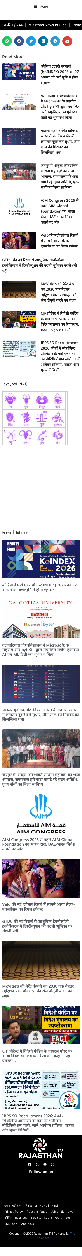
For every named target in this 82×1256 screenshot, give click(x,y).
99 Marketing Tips (44, 1181)
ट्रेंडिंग (7, 1217)
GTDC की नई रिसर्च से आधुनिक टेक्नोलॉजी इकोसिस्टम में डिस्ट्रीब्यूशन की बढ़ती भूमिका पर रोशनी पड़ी (39, 265)
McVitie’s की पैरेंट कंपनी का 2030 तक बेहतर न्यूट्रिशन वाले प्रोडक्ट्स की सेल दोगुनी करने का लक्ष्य (38, 990)
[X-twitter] (37, 1164)
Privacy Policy (13, 1211)
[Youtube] (45, 1164)
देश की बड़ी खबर (13, 24)
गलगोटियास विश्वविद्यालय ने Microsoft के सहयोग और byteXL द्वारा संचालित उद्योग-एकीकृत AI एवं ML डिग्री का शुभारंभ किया (60, 106)
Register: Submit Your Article (50, 1217)
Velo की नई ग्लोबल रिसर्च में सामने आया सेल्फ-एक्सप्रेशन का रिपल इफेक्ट (59, 241)
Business (21, 1217)
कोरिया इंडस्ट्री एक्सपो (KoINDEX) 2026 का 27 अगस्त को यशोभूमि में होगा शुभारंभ (39, 587)
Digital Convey (14, 1181)
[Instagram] (52, 1164)
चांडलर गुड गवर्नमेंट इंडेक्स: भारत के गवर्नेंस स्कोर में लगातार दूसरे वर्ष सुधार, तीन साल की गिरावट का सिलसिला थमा (60, 141)
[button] (7, 41)
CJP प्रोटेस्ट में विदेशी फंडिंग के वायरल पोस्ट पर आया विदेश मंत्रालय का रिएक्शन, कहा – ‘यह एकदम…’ (37, 1055)
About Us (27, 1223)
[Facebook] (29, 1164)
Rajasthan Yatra (37, 1211)
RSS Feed (10, 1223)
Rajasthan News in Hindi (48, 24)
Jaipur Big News (62, 1211)
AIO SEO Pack (24, 1186)
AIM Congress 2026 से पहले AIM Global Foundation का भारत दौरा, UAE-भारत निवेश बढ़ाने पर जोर (60, 211)
